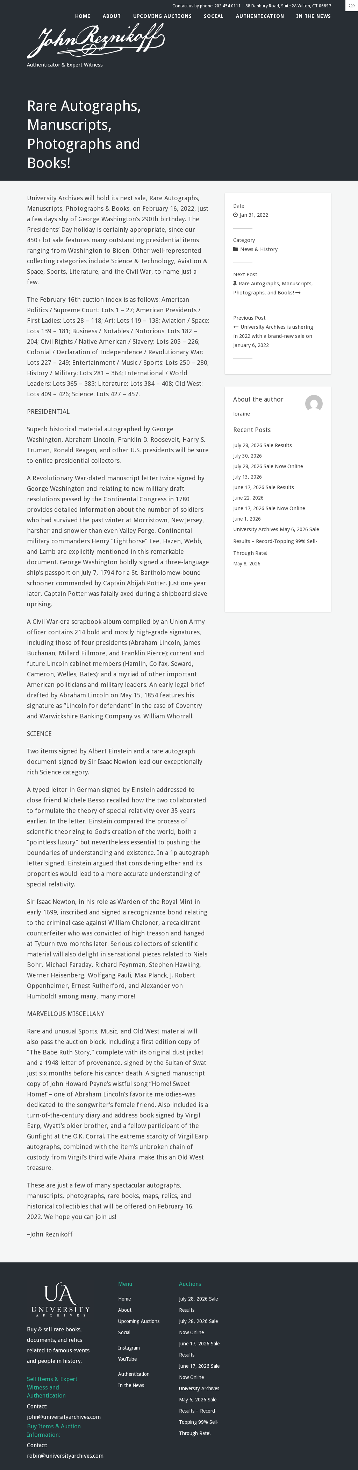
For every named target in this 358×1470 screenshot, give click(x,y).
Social (214, 16)
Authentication (260, 16)
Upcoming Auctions (162, 16)
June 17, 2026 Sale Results (263, 487)
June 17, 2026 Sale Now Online (269, 508)
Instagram (129, 1348)
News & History (259, 249)
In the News (313, 16)
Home (83, 16)
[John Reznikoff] (96, 56)
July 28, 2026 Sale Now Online (268, 466)
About (112, 16)
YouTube (127, 1359)
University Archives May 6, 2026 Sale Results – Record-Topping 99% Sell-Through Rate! (276, 541)
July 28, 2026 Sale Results (262, 445)
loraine (241, 414)
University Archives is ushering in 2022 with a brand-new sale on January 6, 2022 (273, 336)
